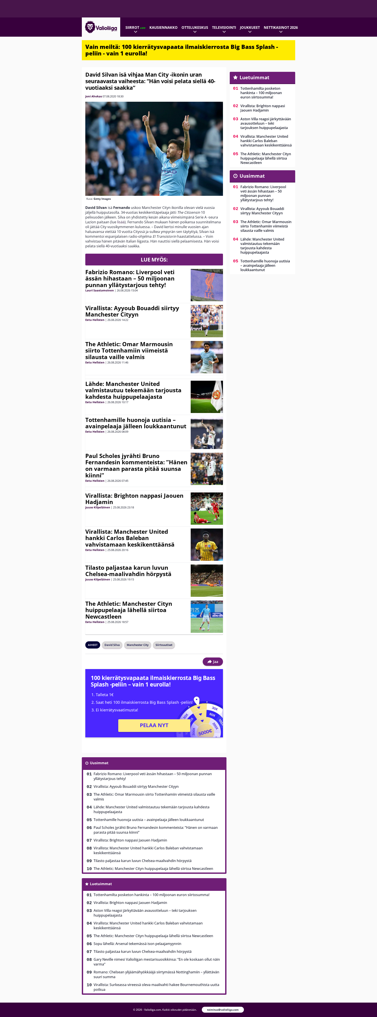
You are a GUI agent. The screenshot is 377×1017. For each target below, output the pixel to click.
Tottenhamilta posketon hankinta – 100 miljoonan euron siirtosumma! (151, 894)
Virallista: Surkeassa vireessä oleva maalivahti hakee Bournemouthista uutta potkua (156, 987)
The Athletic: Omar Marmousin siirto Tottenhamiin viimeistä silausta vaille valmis (129, 350)
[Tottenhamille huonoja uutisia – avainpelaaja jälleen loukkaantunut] (207, 433)
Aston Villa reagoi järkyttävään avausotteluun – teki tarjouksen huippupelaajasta (145, 913)
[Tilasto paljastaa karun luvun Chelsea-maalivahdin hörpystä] (207, 580)
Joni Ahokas (93, 96)
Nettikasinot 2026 (281, 27)
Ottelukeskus (195, 27)
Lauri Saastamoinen (99, 290)
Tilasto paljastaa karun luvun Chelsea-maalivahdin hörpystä (128, 571)
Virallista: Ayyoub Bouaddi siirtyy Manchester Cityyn (132, 311)
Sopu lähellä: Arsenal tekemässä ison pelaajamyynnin (137, 943)
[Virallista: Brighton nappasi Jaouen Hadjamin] (206, 508)
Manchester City (138, 645)
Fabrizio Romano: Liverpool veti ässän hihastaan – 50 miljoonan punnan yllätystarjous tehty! (130, 278)
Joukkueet (250, 27)
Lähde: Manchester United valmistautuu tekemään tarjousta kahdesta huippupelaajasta (133, 390)
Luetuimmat (101, 883)
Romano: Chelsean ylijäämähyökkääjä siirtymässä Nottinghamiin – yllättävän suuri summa (156, 974)
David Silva (112, 645)
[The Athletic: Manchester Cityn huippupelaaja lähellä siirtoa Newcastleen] (207, 617)
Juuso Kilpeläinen (97, 507)
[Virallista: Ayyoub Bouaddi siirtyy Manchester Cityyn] (207, 321)
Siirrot (135, 27)
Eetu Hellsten (95, 320)
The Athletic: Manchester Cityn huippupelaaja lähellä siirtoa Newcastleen (128, 610)
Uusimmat (99, 763)
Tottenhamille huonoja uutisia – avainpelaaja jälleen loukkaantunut (135, 423)
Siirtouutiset (164, 645)
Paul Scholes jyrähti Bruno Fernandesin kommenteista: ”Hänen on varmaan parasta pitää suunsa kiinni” (136, 465)
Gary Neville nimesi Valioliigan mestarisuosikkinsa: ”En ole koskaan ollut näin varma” (157, 962)
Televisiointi (224, 27)
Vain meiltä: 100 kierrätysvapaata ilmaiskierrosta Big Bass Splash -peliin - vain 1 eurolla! (181, 50)
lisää (121, 222)
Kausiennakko (163, 27)
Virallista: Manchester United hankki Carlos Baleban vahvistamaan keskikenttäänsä (130, 538)
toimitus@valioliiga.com (223, 1010)
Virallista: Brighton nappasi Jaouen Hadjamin (134, 499)
